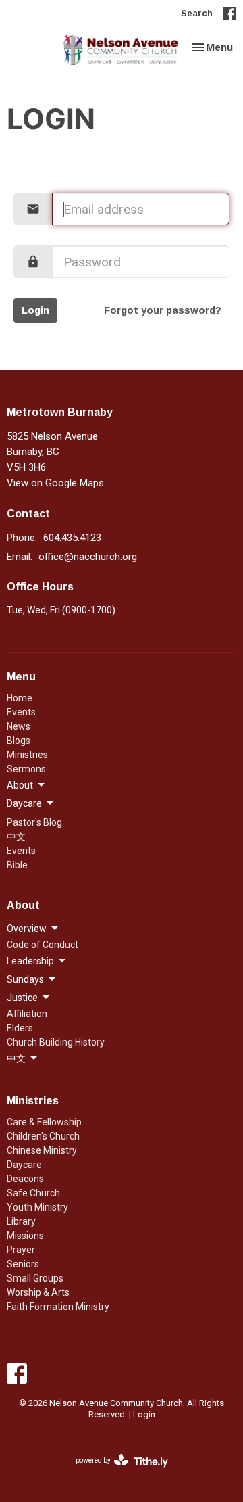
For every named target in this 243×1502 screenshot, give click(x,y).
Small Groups (35, 1278)
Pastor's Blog (34, 822)
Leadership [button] (30, 961)
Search (197, 13)
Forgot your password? (162, 310)
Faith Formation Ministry (58, 1306)
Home (19, 698)
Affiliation (27, 1013)
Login (35, 310)
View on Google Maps (55, 483)
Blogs (18, 740)
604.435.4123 (72, 538)
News (18, 726)
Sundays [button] (25, 979)
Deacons (25, 1178)
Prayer (21, 1249)
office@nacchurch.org (87, 556)
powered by (114, 1472)
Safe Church (33, 1193)
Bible (17, 865)
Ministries (27, 754)
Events (21, 712)
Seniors (23, 1264)
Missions (25, 1235)
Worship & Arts (38, 1292)
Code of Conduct (42, 944)
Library (21, 1221)
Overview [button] (27, 928)
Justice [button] (22, 997)
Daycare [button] (24, 803)
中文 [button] (16, 1058)
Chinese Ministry (42, 1150)
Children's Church (43, 1136)
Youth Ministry (37, 1207)
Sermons (26, 769)
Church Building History (56, 1042)
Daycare (24, 1164)
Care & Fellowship (44, 1122)
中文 (16, 836)
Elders (20, 1028)
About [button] (20, 785)
